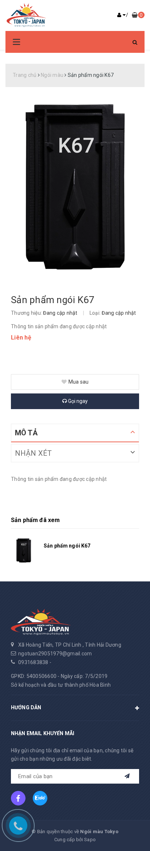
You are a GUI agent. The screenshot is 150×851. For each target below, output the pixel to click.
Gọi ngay (77, 401)
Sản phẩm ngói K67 (67, 546)
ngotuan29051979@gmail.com (55, 653)
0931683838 (33, 662)
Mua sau (78, 382)
